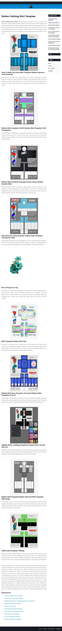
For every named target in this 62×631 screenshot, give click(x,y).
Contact (50, 65)
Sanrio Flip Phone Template (54, 45)
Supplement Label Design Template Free (53, 42)
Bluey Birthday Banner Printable (12, 603)
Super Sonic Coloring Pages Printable (13, 611)
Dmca (49, 63)
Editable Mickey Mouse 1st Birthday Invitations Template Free (19, 601)
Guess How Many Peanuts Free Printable (54, 32)
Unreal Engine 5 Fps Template (52, 19)
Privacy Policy (51, 68)
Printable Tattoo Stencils (53, 22)
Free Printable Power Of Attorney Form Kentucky (53, 36)
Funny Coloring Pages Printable (12, 616)
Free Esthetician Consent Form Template (53, 28)
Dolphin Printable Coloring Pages (12, 619)
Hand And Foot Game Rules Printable (13, 598)
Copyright (50, 70)
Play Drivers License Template (11, 614)
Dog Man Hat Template (10, 606)
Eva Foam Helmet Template (54, 39)
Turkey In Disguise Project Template (13, 596)
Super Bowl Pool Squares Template (13, 608)
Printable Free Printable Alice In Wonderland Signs (54, 48)
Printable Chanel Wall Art (53, 25)
